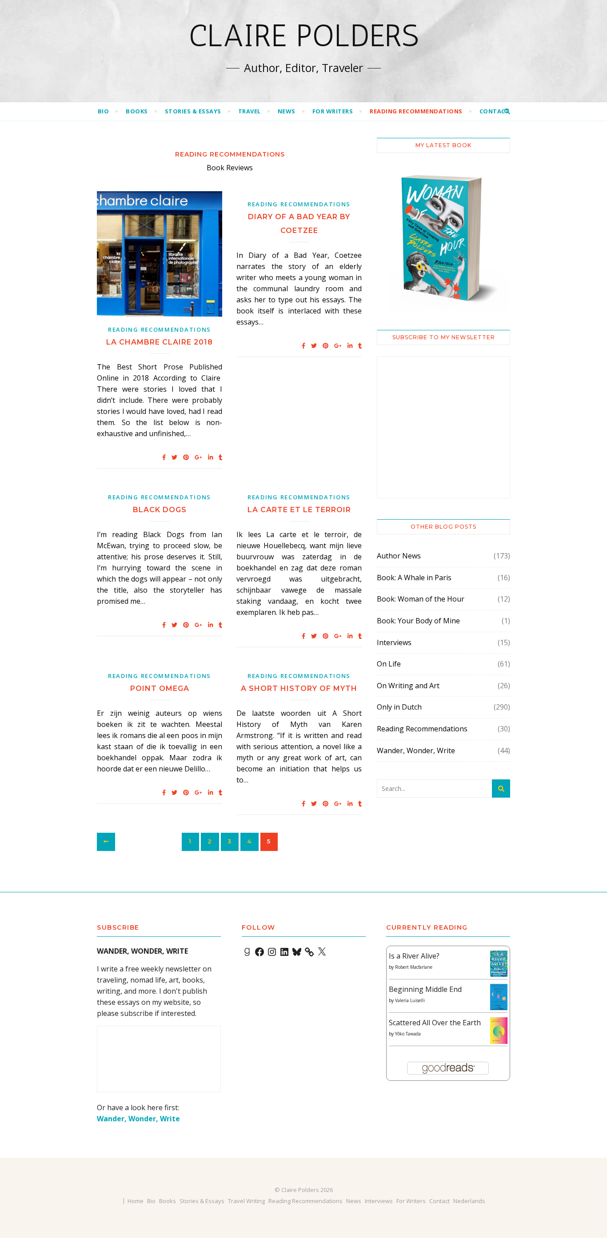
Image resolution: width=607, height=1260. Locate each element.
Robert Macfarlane (413, 967)
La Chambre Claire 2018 (159, 342)
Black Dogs (160, 510)
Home (136, 1201)
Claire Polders (303, 35)
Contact (494, 111)
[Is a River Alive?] (498, 964)
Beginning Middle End (425, 989)
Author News (399, 556)
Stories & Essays (193, 111)
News (287, 111)
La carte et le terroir (299, 510)
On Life (389, 664)
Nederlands (469, 1201)
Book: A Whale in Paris (414, 577)
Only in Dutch (399, 707)
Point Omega (159, 688)
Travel (249, 111)
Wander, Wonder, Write (416, 750)
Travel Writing (246, 1201)
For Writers (332, 111)
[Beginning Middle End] (498, 997)
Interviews (394, 642)
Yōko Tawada (408, 1034)
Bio (103, 111)
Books (137, 111)
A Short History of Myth (299, 688)
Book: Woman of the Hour (420, 599)
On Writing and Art (408, 685)
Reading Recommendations (416, 111)
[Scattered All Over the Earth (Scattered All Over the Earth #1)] (498, 1031)
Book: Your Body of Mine (418, 621)
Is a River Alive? (414, 956)
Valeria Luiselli (410, 1000)
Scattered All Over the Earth (435, 1022)
